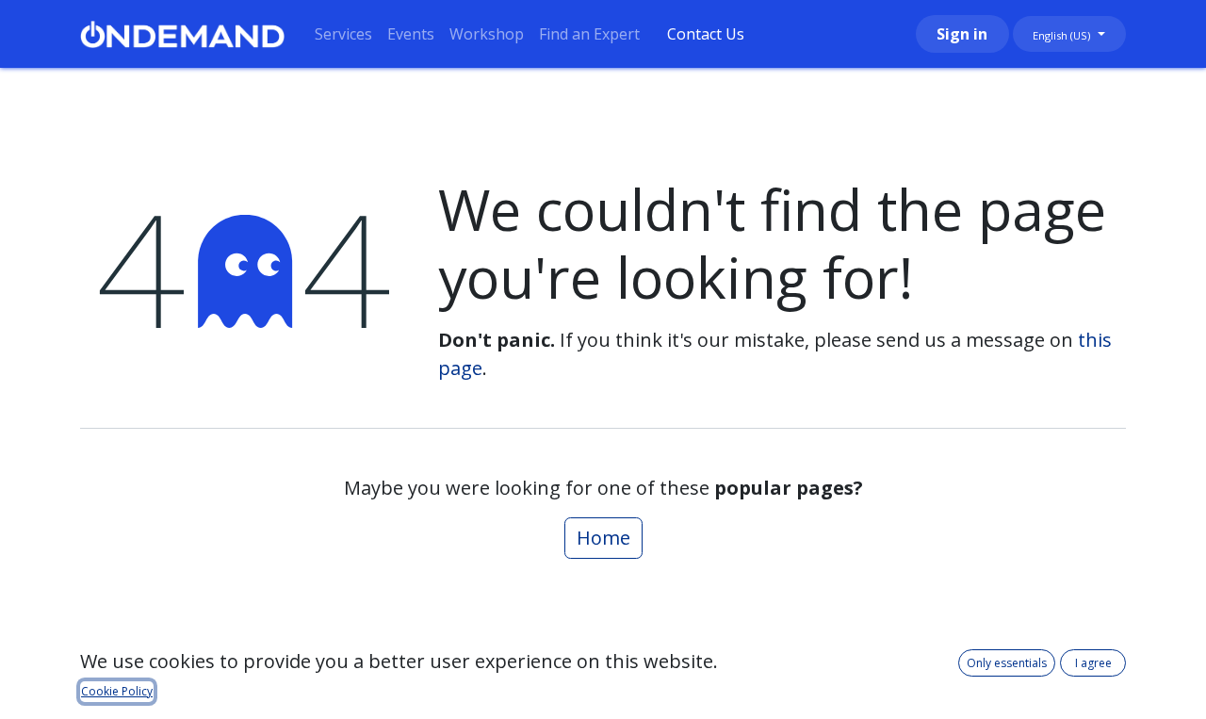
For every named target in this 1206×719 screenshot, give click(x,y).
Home (603, 537)
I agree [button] (1093, 663)
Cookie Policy (117, 691)
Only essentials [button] (1007, 663)
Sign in (962, 34)
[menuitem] (343, 34)
